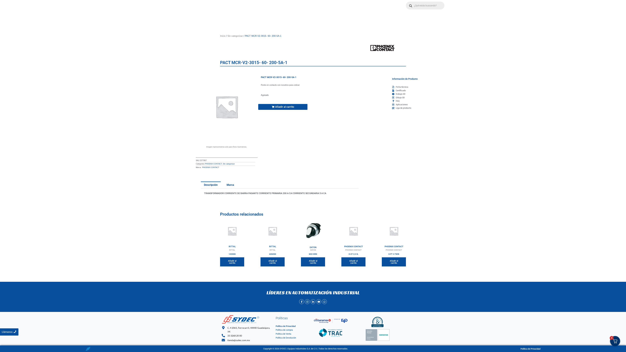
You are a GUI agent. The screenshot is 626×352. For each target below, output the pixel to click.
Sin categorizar (235, 36)
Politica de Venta (283, 334)
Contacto (255, 5)
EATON (313, 247)
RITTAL (232, 246)
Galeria (285, 5)
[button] (238, 5)
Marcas (237, 5)
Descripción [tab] (211, 184)
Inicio (208, 5)
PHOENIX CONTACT (213, 164)
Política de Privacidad (286, 326)
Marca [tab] (230, 184)
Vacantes (271, 5)
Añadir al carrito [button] (232, 262)
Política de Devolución (286, 338)
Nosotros (222, 5)
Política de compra (284, 330)
